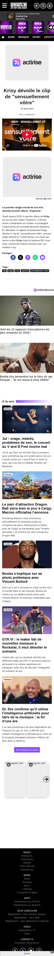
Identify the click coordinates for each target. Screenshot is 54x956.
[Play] (3, 25)
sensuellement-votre (39, 271)
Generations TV (27, 930)
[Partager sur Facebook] (12, 258)
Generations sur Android (27, 905)
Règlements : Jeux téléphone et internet (27, 921)
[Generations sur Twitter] (23, 950)
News (11, 37)
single (10, 271)
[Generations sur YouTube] (31, 950)
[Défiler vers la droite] (46, 779)
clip (4, 271)
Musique (23, 37)
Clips (27, 933)
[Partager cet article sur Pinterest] (27, 258)
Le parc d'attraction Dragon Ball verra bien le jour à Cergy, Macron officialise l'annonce (27, 508)
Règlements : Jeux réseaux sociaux (27, 914)
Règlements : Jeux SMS (27, 917)
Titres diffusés (27, 866)
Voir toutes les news (27, 749)
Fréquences (27, 869)
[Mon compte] (50, 6)
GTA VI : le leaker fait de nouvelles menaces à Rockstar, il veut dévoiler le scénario (24, 645)
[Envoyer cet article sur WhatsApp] (34, 258)
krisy (17, 271)
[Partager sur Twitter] (19, 258)
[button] (15, 779)
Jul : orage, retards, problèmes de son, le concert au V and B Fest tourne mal (26, 442)
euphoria (25, 271)
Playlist (27, 862)
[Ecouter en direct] (37, 6)
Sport (37, 37)
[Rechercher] (43, 6)
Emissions (27, 855)
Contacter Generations (27, 942)
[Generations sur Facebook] (15, 950)
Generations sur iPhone (27, 901)
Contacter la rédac (27, 892)
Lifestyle (27, 888)
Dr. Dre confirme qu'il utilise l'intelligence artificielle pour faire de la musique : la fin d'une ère (25, 715)
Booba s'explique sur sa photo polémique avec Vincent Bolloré (22, 577)
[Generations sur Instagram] (39, 950)
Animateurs (27, 859)
